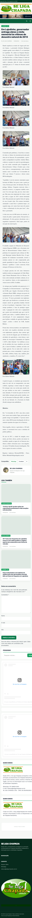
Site (2, 629)
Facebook (21, 461)
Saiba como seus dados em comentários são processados (15, 643)
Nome (3, 615)
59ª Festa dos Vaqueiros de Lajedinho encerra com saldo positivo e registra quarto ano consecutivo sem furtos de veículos (15, 541)
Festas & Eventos (6, 535)
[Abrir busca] (26, 21)
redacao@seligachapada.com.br (9, 869)
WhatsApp (13, 461)
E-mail (3, 622)
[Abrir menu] (30, 21)
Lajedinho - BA (5, 26)
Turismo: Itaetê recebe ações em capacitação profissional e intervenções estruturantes (15, 508)
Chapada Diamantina (6, 503)
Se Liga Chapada (10, 843)
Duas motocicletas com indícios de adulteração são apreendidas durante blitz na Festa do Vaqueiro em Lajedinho (15, 574)
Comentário (5, 594)
